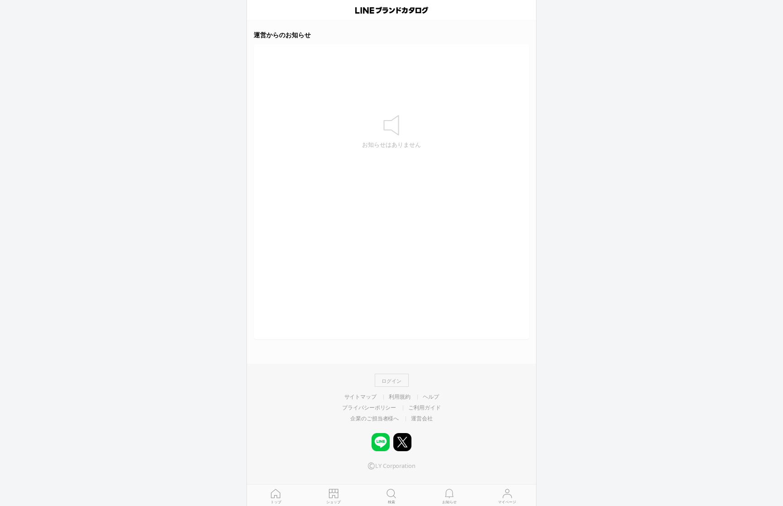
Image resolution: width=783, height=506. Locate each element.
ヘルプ (431, 396)
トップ (276, 501)
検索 (391, 501)
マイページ (507, 501)
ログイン (391, 380)
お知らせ (449, 501)
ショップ (333, 501)
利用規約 (400, 396)
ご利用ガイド (424, 407)
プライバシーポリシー (369, 407)
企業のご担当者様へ (374, 418)
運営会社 (422, 418)
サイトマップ (360, 396)
